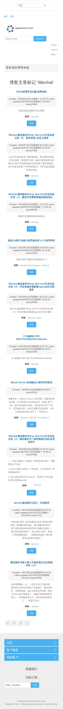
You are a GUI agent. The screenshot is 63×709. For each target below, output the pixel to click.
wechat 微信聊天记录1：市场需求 (31, 503)
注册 (5, 16)
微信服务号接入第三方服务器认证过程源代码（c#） (31, 564)
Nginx (39, 318)
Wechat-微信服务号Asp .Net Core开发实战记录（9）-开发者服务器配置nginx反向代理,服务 (31, 286)
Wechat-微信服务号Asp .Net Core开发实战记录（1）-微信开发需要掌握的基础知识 (31, 195)
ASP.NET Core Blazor (39, 417)
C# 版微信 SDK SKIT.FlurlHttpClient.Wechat (31, 337)
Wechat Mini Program (30, 265)
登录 (12, 16)
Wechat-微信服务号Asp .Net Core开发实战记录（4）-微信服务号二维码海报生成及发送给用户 (31, 439)
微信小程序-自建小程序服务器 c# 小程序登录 (31, 240)
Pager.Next (27, 623)
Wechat (34, 116)
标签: (27, 116)
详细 (31, 123)
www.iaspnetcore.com (36, 701)
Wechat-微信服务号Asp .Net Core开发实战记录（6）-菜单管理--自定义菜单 (31, 136)
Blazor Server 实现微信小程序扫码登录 (31, 382)
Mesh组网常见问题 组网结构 (32, 91)
